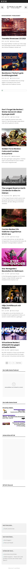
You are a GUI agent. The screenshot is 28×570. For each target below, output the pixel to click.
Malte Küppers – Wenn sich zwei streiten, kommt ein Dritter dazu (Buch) (13, 558)
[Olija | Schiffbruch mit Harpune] (14, 302)
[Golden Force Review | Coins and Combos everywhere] (14, 146)
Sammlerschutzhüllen (10, 554)
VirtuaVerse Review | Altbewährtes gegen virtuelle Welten (11, 344)
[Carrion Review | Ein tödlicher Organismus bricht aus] (14, 226)
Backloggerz (7, 540)
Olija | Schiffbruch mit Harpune (11, 306)
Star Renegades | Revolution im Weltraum (12, 269)
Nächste (18, 363)
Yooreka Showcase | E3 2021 (14, 38)
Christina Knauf (15, 78)
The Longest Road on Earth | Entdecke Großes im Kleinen (13, 190)
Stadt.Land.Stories (9, 529)
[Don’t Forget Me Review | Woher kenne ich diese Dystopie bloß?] (14, 91)
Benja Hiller (17, 195)
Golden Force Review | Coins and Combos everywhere (11, 151)
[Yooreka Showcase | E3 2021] (14, 35)
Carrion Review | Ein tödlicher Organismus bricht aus (11, 231)
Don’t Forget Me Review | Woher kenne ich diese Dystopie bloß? (12, 111)
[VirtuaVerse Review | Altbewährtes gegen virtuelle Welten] (14, 339)
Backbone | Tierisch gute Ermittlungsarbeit (12, 74)
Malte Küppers (16, 156)
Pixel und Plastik (8, 543)
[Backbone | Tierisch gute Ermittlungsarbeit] (14, 70)
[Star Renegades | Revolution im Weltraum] (14, 266)
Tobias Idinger (15, 41)
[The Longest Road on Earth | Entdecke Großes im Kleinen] (14, 185)
